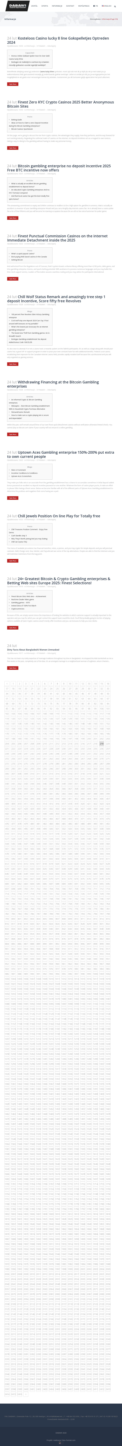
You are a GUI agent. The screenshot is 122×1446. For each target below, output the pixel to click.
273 (13, 763)
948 (89, 958)
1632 (7, 1164)
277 (38, 763)
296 (51, 768)
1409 (101, 1094)
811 (82, 918)
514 (32, 833)
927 (64, 953)
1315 (45, 1068)
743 (82, 898)
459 (7, 818)
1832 (89, 1219)
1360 (7, 1084)
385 (76, 793)
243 (38, 753)
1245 (32, 1048)
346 (45, 783)
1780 (82, 1204)
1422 (76, 1099)
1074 (26, 998)
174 (32, 733)
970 (13, 968)
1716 (108, 1184)
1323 (95, 1068)
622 (70, 863)
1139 (7, 1018)
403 (82, 798)
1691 (57, 1179)
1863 (70, 1229)
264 (64, 758)
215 (76, 743)
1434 (45, 1104)
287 (101, 763)
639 (70, 868)
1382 (38, 1089)
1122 (7, 1013)
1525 (82, 1129)
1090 (19, 1003)
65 (95, 698)
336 (89, 778)
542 (101, 838)
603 (57, 858)
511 (13, 833)
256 (13, 758)
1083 (82, 998)
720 (45, 893)
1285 (70, 1058)
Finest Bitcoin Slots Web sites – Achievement (28, 596)
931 (89, 953)
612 (7, 863)
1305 (89, 1063)
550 (45, 843)
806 (51, 918)
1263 (38, 1053)
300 (76, 768)
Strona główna (95, 19)
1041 (32, 988)
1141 (19, 1018)
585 (51, 853)
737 (45, 898)
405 (95, 798)
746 (101, 898)
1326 (7, 1073)
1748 (95, 1194)
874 (51, 938)
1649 (7, 1169)
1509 (89, 1124)
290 (13, 768)
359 (19, 788)
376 (19, 793)
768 (26, 908)
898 (95, 943)
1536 (45, 1134)
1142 (26, 1018)
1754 (26, 1199)
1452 (51, 1109)
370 (89, 788)
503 (70, 828)
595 (7, 858)
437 (82, 808)
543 (108, 838)
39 (38, 693)
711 (95, 888)
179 (64, 733)
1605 (51, 1154)
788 (45, 913)
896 (82, 943)
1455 (70, 1109)
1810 (57, 1214)
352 (82, 783)
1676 (70, 1174)
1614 (108, 1154)
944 (64, 958)
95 (70, 708)
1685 (19, 1179)
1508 (82, 1124)
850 (7, 933)
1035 (101, 983)
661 (101, 873)
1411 (7, 1099)
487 (76, 823)
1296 (32, 1063)
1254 (89, 1048)
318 (82, 773)
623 (76, 863)
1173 (7, 1028)
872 (38, 938)
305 (108, 768)
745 (95, 898)
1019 (108, 978)
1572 (57, 1144)
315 (64, 773)
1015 (82, 978)
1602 (32, 1154)
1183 (70, 1028)
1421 (70, 1099)
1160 (32, 1023)
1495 (108, 1119)
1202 (82, 1033)
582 (32, 853)
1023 (26, 983)
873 (45, 938)
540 (89, 838)
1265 (51, 1053)
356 (108, 783)
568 (51, 848)
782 (7, 913)
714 (7, 893)
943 (57, 958)
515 (38, 833)
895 (76, 943)
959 (51, 963)
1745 (76, 1194)
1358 (101, 1079)
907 (45, 948)
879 (82, 938)
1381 (32, 1089)
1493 (95, 1119)
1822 (26, 1219)
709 (82, 888)
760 (82, 903)
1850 (95, 1224)
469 (70, 818)
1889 (19, 1239)
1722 (38, 1189)
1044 (51, 988)
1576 (82, 1144)
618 (45, 863)
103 (13, 713)
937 (19, 958)
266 (76, 758)
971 (19, 968)
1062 (57, 993)
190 (26, 738)
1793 (57, 1209)
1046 (63, 988)
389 (101, 793)
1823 (32, 1219)
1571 (51, 1144)
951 (108, 958)
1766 (101, 1199)
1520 (51, 1129)
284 (82, 763)
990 (32, 973)
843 (70, 928)
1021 (13, 983)
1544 (95, 1134)
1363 (26, 1084)
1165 (63, 1023)
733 (19, 898)
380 (45, 793)
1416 (38, 1099)
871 (32, 938)
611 (108, 858)
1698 (101, 1179)
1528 (101, 1129)
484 (57, 823)
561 (7, 848)
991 (38, 973)
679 (108, 878)
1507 (76, 1124)
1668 (19, 1174)
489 (89, 823)
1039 (19, 988)
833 (7, 928)
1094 (45, 1003)
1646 (95, 1164)
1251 (70, 1048)
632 (26, 868)
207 (26, 743)
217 (89, 743)
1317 (57, 1068)
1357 (95, 1079)
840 (51, 928)
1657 (57, 1169)
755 (51, 903)
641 (82, 868)
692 (82, 883)
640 (76, 868)
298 (64, 768)
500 (51, 828)
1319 (70, 1068)
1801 (108, 1209)
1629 (95, 1159)
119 (7, 718)
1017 (95, 978)
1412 (13, 1099)
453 (76, 813)
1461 (108, 1109)
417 (64, 803)
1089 (13, 1003)
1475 (89, 1114)
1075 (32, 998)
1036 (108, 983)
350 (70, 783)
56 (38, 698)
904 (26, 948)
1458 (89, 1109)
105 (26, 713)
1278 (26, 1058)
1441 (89, 1104)
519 (64, 833)
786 (32, 913)
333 (70, 778)
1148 (63, 1018)
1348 (38, 1079)
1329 (26, 1073)
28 (76, 688)
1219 (82, 1038)
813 (95, 918)
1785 (7, 1209)
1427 (108, 1099)
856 (45, 933)
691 (76, 883)
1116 (76, 1008)
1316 (51, 1068)
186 (108, 733)
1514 (13, 1129)
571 (70, 848)
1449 (32, 1109)
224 (26, 748)
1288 (89, 1058)
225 (32, 748)
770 (38, 908)
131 (82, 718)
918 (7, 953)
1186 (89, 1028)
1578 (95, 1144)
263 (57, 758)
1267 (63, 1053)
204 (7, 743)
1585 (32, 1149)
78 (70, 703)
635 (45, 868)
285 (89, 763)
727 (89, 893)
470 (76, 818)
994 (57, 973)
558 (95, 843)
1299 (51, 1063)
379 (38, 793)
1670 (32, 1174)
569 (57, 848)
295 (45, 768)
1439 (76, 1104)
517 (51, 833)
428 (26, 808)
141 (38, 723)
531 (32, 838)
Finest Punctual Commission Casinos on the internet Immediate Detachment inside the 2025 (57, 238)
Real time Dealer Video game (22, 599)
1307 (101, 1063)
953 (13, 963)
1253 (82, 1048)
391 (7, 798)
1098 (70, 1003)
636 (51, 868)
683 (26, 883)
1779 (76, 1204)
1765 (95, 1199)
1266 (57, 1053)
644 (101, 868)
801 (19, 918)
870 (26, 938)
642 (89, 868)
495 (19, 828)
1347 (32, 1079)
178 (57, 733)
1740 (45, 1194)
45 (76, 693)
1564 (7, 1144)
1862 (63, 1229)
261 (45, 758)
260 (38, 758)
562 (13, 848)
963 (76, 963)
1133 (76, 1013)
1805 (26, 1214)
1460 (101, 1109)
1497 (13, 1124)
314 (57, 773)
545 (13, 843)
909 (57, 948)
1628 (89, 1159)
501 (57, 828)
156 (26, 728)
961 (64, 963)
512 (19, 833)
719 (38, 893)
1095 (51, 1003)
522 (82, 833)
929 (76, 953)
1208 (13, 1038)
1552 (38, 1139)
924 (45, 953)
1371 (76, 1084)
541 (95, 838)
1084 (89, 998)
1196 (45, 1033)
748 (7, 903)
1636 (32, 1164)
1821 (19, 1219)
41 (51, 693)
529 (19, 838)
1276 (13, 1058)
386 (82, 793)
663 (7, 878)
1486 (51, 1119)
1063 (63, 993)
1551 (32, 1139)
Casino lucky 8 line (47, 71)
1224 (7, 1043)
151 (101, 723)
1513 (7, 1129)
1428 (7, 1104)
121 (19, 718)
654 (57, 873)
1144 (38, 1018)
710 (89, 888)
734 (26, 898)
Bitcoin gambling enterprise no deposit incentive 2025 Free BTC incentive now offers (59, 168)
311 (38, 773)
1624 (63, 1159)
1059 (38, 993)
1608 (70, 1154)
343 (26, 783)
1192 (19, 1033)
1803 (13, 1214)
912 (76, 948)
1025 (38, 983)
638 (64, 868)
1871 (13, 1234)
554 (70, 843)
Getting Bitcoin (17, 260)
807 (57, 918)
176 (45, 733)
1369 (63, 1084)
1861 (57, 1229)
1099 (76, 1003)
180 (70, 733)
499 (45, 828)
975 (45, 968)
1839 (26, 1224)
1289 (95, 1058)
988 (19, 973)
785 (26, 913)
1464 (19, 1114)
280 (57, 763)
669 (45, 878)
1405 (76, 1094)
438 (89, 808)
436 (76, 808)
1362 (19, 1084)
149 (89, 723)
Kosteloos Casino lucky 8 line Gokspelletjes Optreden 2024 (58, 40)
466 (51, 818)
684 (32, 883)
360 (26, 788)
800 (13, 918)
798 (108, 913)
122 (26, 718)
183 (89, 733)
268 (89, 758)
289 (7, 768)
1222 (101, 1038)
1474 (82, 1114)
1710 (70, 1184)
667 (32, 878)
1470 (57, 1114)
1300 (57, 1063)
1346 (26, 1079)
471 (82, 818)
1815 (89, 1214)
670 (51, 878)
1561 (95, 1139)
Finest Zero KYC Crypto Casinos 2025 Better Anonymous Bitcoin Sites (60, 104)
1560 (89, 1139)
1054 (7, 993)
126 (51, 718)
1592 (76, 1149)
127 (57, 718)
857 (51, 933)
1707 (51, 1184)
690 (70, 883)
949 (95, 958)
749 (13, 903)
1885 (101, 1234)
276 (32, 763)
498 (38, 828)
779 (95, 908)
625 (89, 863)
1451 (45, 1109)
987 (13, 973)
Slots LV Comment (18, 470)
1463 (13, 1114)
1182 (63, 1028)
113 (76, 713)
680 (7, 883)
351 (76, 783)
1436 (57, 1104)
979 (70, 968)
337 (95, 778)
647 (13, 873)
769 (32, 908)
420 (82, 803)
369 (82, 788)
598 (26, 858)
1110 (38, 1008)
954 (19, 963)
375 (13, 793)
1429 (13, 1104)
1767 (108, 1199)
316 (70, 773)
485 (64, 823)
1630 (101, 1159)
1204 (95, 1033)
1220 (89, 1038)
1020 (7, 983)
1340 (95, 1073)
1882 (82, 1234)
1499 (26, 1124)
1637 (38, 1164)
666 (26, 878)
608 (89, 858)
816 (7, 923)
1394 (7, 1094)
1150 (76, 1018)
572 (76, 848)
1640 (57, 1164)
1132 (70, 1013)
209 (38, 743)
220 (108, 743)
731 (7, 898)
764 (108, 903)
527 (7, 838)
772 (51, 908)
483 (51, 823)
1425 (95, 1099)
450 (57, 813)
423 (101, 803)
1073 (19, 998)
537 (70, 838)
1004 (13, 978)
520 (70, 833)
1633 (13, 1164)
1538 (57, 1134)
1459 (95, 1109)
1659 (70, 1169)
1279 (32, 1058)
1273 (101, 1053)
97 (82, 708)
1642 (70, 1164)
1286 (76, 1058)
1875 (38, 1234)
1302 (70, 1063)
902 (13, 948)
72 (32, 703)
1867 (95, 1229)
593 (101, 853)
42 (57, 693)
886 (19, 943)
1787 (19, 1209)
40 (45, 693)
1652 (26, 1169)
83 (101, 703)
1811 (63, 1214)
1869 (108, 1229)
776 (76, 908)
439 (95, 808)
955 (26, 963)
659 (89, 873)
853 (26, 933)
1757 (45, 1199)
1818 (108, 1214)
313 (51, 773)
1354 (76, 1079)
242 (32, 753)
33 (108, 688)
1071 (7, 998)
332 (64, 778)
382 (57, 793)
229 (57, 748)
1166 (70, 1023)
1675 (63, 1174)
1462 (7, 1114)
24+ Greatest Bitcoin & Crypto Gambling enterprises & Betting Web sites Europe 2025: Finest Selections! (58, 580)
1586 (38, 1149)
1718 (13, 1189)
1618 (26, 1159)
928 (70, 953)
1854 (13, 1229)
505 (82, 828)
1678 (82, 1174)
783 (13, 913)
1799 (95, 1209)
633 (32, 868)
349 (64, 783)
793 (76, 913)
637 (57, 868)
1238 (95, 1043)
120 (13, 718)
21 (32, 688)
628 (108, 863)
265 (70, 758)
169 (108, 728)
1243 (19, 1048)
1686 (26, 1179)
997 (76, 973)
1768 (7, 1204)
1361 (13, 1084)
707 (70, 888)
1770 (19, 1204)
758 (70, 903)
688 (57, 883)
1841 (38, 1224)
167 (95, 728)
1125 (26, 1013)
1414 (26, 1099)
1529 (108, 1129)
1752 (13, 1199)
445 (26, 813)
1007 (32, 978)
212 (57, 743)
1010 (51, 978)
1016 (89, 978)
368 (76, 788)
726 (82, 893)
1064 (70, 993)
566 (38, 848)
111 (64, 713)
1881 (76, 1234)
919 (13, 953)
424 (108, 803)
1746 (82, 1194)
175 (38, 733)
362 (38, 788)
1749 (101, 1194)
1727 (70, 1189)
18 (13, 688)
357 (7, 788)
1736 (19, 1194)
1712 (82, 1184)
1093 (38, 1003)
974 (38, 968)
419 (76, 803)
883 (108, 938)
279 (51, 763)
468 (64, 818)
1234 (70, 1043)
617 (38, 863)
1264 (45, 1053)
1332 (45, 1073)
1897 (70, 1239)
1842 (45, 1224)
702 (38, 888)
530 (26, 838)
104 (19, 713)
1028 (57, 983)
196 (64, 738)
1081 (70, 998)
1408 (95, 1094)
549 (38, 843)
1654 (38, 1169)
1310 (13, 1068)
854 (32, 933)
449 (51, 813)
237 (108, 748)
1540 (70, 1134)
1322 (89, 1068)
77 (64, 703)
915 (95, 948)
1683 (7, 1179)
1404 (70, 1094)
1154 (101, 1018)
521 (76, 833)
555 (76, 843)
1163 (51, 1023)
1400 (45, 1094)
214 (70, 743)
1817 (101, 1214)
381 (51, 793)
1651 (19, 1169)
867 (7, 938)
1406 (82, 1094)
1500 (32, 1124)
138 (19, 723)
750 (19, 903)
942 (51, 958)
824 (57, 923)
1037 (7, 988)
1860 (51, 1229)
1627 (82, 1159)
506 (89, 828)
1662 (89, 1169)
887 (26, 943)
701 (32, 888)
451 (64, 813)
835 (19, 928)
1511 (101, 1124)
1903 (108, 1239)
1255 (95, 1048)
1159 (26, 1023)
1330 (32, 1073)
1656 (51, 1169)
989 (26, 973)
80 (82, 703)
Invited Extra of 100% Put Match (23, 606)
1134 (82, 1013)
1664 (101, 1169)
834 (13, 928)
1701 (13, 1184)
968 (108, 963)
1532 (19, 1134)
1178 (38, 1028)
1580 (108, 1144)
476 (7, 823)
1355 (82, 1079)
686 (45, 883)
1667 (13, 1174)
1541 (76, 1134)
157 (32, 728)
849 (108, 928)
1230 (45, 1043)
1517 (32, 1129)
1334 (57, 1073)
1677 (76, 1174)
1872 (19, 1234)
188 (13, 738)
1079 (57, 998)
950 (101, 958)
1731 (95, 1189)
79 (76, 703)
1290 (101, 1058)
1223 (108, 1038)
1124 (19, 1013)
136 (7, 723)
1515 (19, 1129)
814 (101, 918)
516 (45, 833)
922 (32, 953)
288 (108, 763)
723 (64, 893)
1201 (76, 1033)
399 (57, 798)
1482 (26, 1119)
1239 (101, 1043)
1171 (101, 1023)
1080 (63, 998)
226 (38, 748)
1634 (19, 1164)
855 (38, 933)
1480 (13, 1119)
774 (64, 908)
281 (64, 763)
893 (64, 943)
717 (26, 893)
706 (64, 888)
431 (45, 808)
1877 (51, 1234)
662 (108, 873)
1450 (38, 1109)
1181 (57, 1028)
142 (45, 723)
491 (101, 823)
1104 (108, 1003)
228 (51, 748)
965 (89, 963)
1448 (26, 1109)
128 (64, 718)
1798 (89, 1209)
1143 (32, 1018)
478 (19, 823)
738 (51, 898)
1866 (89, 1229)
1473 (76, 1114)
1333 (51, 1073)
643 (95, 868)
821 (38, 923)
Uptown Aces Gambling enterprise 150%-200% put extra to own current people (60, 454)
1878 (57, 1234)
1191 (13, 1033)
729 (101, 893)
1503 (51, 1124)
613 (13, 863)
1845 (63, 1224)
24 (51, 688)
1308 (108, 1063)
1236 (82, 1043)
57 (45, 698)
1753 (19, 1199)
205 (13, 743)
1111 (45, 1008)
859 (64, 933)
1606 (57, 1154)
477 (13, 823)
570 (64, 848)
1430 (19, 1104)
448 (45, 813)
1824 (38, 1219)
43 (64, 693)
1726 (63, 1189)
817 (13, 923)
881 (95, 938)
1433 (38, 1104)
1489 (70, 1119)
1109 (32, 1008)
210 (45, 743)
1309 (7, 1068)
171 (13, 733)
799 (7, 918)
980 (76, 968)
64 (89, 698)
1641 (63, 1164)
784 (19, 913)
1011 (57, 978)
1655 (45, 1169)
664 (13, 878)
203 (108, 738)
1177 (32, 1028)
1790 (38, 1209)
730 (108, 893)
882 (101, 938)
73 (38, 703)
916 (101, 948)
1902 (101, 1239)
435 (70, 808)
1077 (45, 998)
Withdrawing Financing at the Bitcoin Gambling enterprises (53, 384)
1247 (45, 1048)
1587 (45, 1149)
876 (64, 938)
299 (70, 768)
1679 (89, 1174)
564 (26, 848)
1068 (95, 993)
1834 (101, 1219)
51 (7, 698)
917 (108, 948)
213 (64, 743)
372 (101, 788)
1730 (89, 1189)
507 (95, 828)
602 (51, 858)
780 (101, 908)
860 (70, 933)
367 (70, 788)
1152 (89, 1018)
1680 (95, 1174)
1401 (51, 1094)
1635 (26, 1164)
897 (89, 943)
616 (32, 863)
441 (108, 808)
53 (19, 698)
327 (32, 778)
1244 (26, 1048)
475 (108, 818)
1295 (26, 1063)
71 (26, 703)
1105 (7, 1008)
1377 (7, 1089)
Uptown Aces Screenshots (21, 476)
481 (38, 823)
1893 (45, 1239)
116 (95, 713)
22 (38, 688)
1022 (19, 983)
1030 (70, 983)
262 (51, 758)
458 (108, 813)
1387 (70, 1089)
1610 (82, 1154)
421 (89, 803)
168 (101, 728)
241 (26, 753)
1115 (70, 1008)
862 (82, 933)
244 (45, 753)
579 (13, 853)
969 (7, 968)
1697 (95, 1179)
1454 (63, 1109)
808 (64, 918)
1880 (70, 1234)
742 (76, 898)
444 (19, 813)
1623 (57, 1159)
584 (45, 853)
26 (64, 688)
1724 (51, 1189)
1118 (89, 1008)
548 (32, 843)
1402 (57, 1094)
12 (82, 683)
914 (89, 948)
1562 (101, 1139)
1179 (45, 1028)
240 (19, 753)
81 (89, 703)
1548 (13, 1139)
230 (64, 748)
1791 (45, 1209)
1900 (89, 1239)
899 (101, 943)
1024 (32, 983)
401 (70, 798)
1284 (63, 1058)
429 (32, 808)
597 (19, 858)
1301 (63, 1063)
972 (26, 968)
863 (89, 933)
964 (82, 963)
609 (95, 858)
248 (70, 753)
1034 (95, 983)
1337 (76, 1073)
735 (32, 898)
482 (45, 823)
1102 (95, 1003)
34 (7, 693)
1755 (32, 1199)
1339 (89, 1073)
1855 (19, 1229)
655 (64, 873)
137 (13, 723)
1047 (70, 988)
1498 (19, 1124)
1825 (45, 1219)
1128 (45, 1013)
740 (64, 898)
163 (70, 728)
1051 (95, 988)
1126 (32, 1013)
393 (19, 798)
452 (70, 813)
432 (51, 808)
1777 (63, 1204)
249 (76, 753)
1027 (51, 983)
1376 (108, 1084)
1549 (19, 1139)
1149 (70, 1018)
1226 (19, 1043)
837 (32, 928)
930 (82, 953)
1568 (32, 1144)
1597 (108, 1149)
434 (64, 808)
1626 (76, 1159)
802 (26, 918)
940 (38, 958)
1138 (108, 1013)
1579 (101, 1144)
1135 (89, 1013)
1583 (19, 1149)
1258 (7, 1053)
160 (51, 728)
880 (89, 938)
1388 (76, 1089)
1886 (108, 1234)
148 (82, 723)
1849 (89, 1224)
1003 (7, 978)
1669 (26, 1174)
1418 (51, 1099)
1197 (51, 1033)
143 (51, 723)
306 (7, 773)
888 (32, 943)
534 (51, 838)
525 (101, 833)
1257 (108, 1048)
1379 (19, 1089)
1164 (57, 1023)
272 (7, 763)
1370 (70, 1084)
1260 (19, 1053)
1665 (108, 1169)
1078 (51, 998)
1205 (101, 1033)
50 (108, 693)
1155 (108, 1018)
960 (57, 963)
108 (45, 713)
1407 (89, 1094)
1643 (76, 1164)
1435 (51, 1104)
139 (26, 723)
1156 (7, 1023)
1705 (38, 1184)
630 (13, 868)
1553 (45, 1139)
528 (13, 838)
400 (64, 798)
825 (64, 923)
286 (95, 763)
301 (82, 768)
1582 (13, 1149)
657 (76, 873)
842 (64, 928)
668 (38, 878)
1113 (57, 1008)
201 (95, 738)
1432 (32, 1104)
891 (51, 943)
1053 (108, 988)
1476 (95, 1114)
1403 (63, 1094)
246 (57, 753)
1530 (7, 1134)
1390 (89, 1089)
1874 (32, 1234)
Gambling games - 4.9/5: (20, 602)
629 (7, 868)
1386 (63, 1089)
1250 (63, 1048)
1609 (76, 1154)
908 (51, 948)
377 (26, 793)
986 (7, 973)
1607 (63, 1154)
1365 (38, 1084)
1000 (95, 973)
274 (19, 763)
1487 (57, 1119)
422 (95, 803)
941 (45, 958)
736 (38, 898)
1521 (57, 1129)
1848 (82, 1224)
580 (19, 853)
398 (51, 798)
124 (38, 718)
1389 (82, 1089)
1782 (95, 1204)
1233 (63, 1043)
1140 (13, 1018)
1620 (38, 1159)
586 (57, 853)
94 (64, 708)
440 (101, 808)
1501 (38, 1124)
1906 (19, 1244)
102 (7, 713)
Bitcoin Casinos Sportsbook (22, 129)
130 (76, 718)
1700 (7, 1184)
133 (95, 718)
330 (51, 778)
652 (45, 873)
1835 (108, 1219)
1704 (32, 1184)
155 (19, 728)
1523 (70, 1129)
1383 (45, 1089)
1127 (38, 1013)
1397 (26, 1094)
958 (45, 963)
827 (76, 923)
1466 (32, 1114)
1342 (108, 1073)
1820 (13, 1219)
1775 (51, 1204)
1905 (13, 1244)
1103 (101, 1003)
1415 (32, 1099)
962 (70, 963)
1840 (32, 1224)
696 (108, 883)
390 (108, 793)
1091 (26, 1003)
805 (45, 918)
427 (19, 808)
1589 (57, 1149)
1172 (108, 1023)
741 (70, 898)
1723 (45, 1189)
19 (19, 688)
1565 (13, 1144)
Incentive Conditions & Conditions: (24, 473)
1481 (19, 1119)
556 (82, 843)
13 (89, 683)
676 (89, 878)
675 (82, 878)
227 (45, 748)
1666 (7, 1174)
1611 (89, 1154)
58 (51, 698)
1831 (82, 1219)
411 (26, 803)
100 (101, 708)
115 (89, 713)
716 (19, 893)
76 (57, 703)
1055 (13, 993)
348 (57, 783)
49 (101, 693)
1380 (26, 1089)
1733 (108, 1189)
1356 (89, 1079)
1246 (38, 1048)
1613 (101, 1154)
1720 (26, 1189)
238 (7, 753)
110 (57, 713)
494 (13, 828)
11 (76, 683)
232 (76, 748)
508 (101, 828)
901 (7, 948)
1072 (13, 998)
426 (13, 808)
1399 (38, 1094)
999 (89, 973)
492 (108, 823)
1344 (13, 1079)
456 (95, 813)
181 (76, 733)
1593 (82, 1149)
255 (7, 758)
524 (95, 833)
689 (64, 883)
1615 (7, 1159)
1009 (45, 978)
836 (26, 928)
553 (64, 843)
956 (32, 963)
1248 (51, 1048)
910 (64, 948)
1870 (7, 1234)
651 (38, 873)
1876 (45, 1234)
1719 (19, 1189)
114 (82, 713)
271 (108, 758)
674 (76, 878)
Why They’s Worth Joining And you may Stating (29, 539)
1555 (57, 1139)
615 (26, 863)
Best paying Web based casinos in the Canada (29, 257)
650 (32, 873)
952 (7, 963)
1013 (70, 978)
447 (38, 813)
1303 (76, 1063)
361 (32, 788)
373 (108, 788)
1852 (108, 1224)
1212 (38, 1038)
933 (101, 953)
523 (89, 833)
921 (26, 953)
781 (108, 908)
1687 (32, 1179)
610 (101, 858)
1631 (108, 1159)
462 (26, 818)
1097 (63, 1003)
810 (76, 918)
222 (13, 748)
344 (32, 783)
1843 (51, 1224)
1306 (95, 1063)
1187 (95, 1028)
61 (70, 698)
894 (70, 943)
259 (32, 758)
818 (19, 923)
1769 (13, 1204)
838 (38, 928)
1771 (26, 1204)
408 (7, 803)
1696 (89, 1179)
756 (57, 903)
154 (13, 728)
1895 (57, 1239)
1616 (13, 1159)
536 (64, 838)
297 (57, 768)
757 (64, 903)
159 (45, 728)
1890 (26, 1239)
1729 (82, 1189)
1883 (89, 1234)
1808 (45, 1214)
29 (82, 688)
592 (95, 853)
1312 (26, 1068)
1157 (13, 1023)
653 (51, 873)
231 (70, 748)
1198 (57, 1033)
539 (82, 838)
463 (32, 818)
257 (19, 758)
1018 (101, 978)
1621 (45, 1159)
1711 (76, 1184)
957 (38, 963)
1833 (95, 1219)
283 (76, 763)
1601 (26, 1154)
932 (95, 953)
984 (101, 968)
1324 (101, 1068)
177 (51, 733)
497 (32, 828)
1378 (13, 1089)
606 (76, 858)
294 (38, 768)
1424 (89, 1099)
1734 (7, 1194)
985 (108, 968)
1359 (108, 1079)
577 (108, 848)
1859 (45, 1229)
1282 (51, 1058)
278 (45, 763)
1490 (76, 1119)
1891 (32, 1239)
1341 (101, 1073)
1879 (63, 1234)
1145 (45, 1018)
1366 (45, 1084)
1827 (57, 1219)
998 (82, 973)
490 (95, 823)
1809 (51, 1214)
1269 (76, 1053)
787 (38, 913)
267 (82, 758)
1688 (38, 1179)
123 (32, 718)
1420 (63, 1099)
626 (95, 863)
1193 (26, 1033)
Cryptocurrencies (17, 609)
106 (32, 713)
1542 (82, 1134)
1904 (7, 1244)
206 (19, 743)
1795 (70, 1209)
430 (38, 808)
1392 (101, 1089)
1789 (32, 1209)
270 (101, 758)
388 (95, 793)
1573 (63, 1144)
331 (57, 778)
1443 (101, 1104)
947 (82, 958)
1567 (26, 1144)
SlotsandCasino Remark (20, 412)
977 (57, 968)
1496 (7, 1124)
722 (57, 893)
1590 (63, 1149)
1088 (7, 1003)
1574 (70, 1144)
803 (32, 918)
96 (76, 708)
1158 (19, 1023)
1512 (108, 1124)
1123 (13, 1013)
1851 (101, 1224)
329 (45, 778)
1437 (63, 1104)
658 (82, 873)
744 (89, 898)
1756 (38, 1199)
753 (38, 903)
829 (89, 923)
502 (64, 828)
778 (89, 908)
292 (26, 768)
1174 (13, 1028)
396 (38, 798)
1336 (70, 1073)
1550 (26, 1139)
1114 (63, 1008)
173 (26, 733)
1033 (89, 983)
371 (95, 788)
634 (38, 868)
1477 (101, 1114)
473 (95, 818)
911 (70, 948)
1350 (51, 1079)
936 (13, 958)
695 (101, 883)
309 (26, 773)
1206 (108, 1033)
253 (101, 753)
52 (13, 698)
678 (101, 878)
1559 (82, 1139)
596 (13, 858)
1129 (51, 1013)
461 (19, 818)
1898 (76, 1239)
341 (13, 783)
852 (19, 933)
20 (26, 688)
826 (70, 923)
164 (76, 728)
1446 (13, 1109)
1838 (19, 1224)
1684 (13, 1179)
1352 (63, 1079)
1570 (45, 1144)
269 (95, 758)
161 (57, 728)
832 (108, 923)
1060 (45, 993)
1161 (38, 1023)
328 (38, 778)
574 (89, 848)
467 (57, 818)
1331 (38, 1073)
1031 (76, 983)
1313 (32, 1068)
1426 (101, 1099)
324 (13, 778)
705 (57, 888)
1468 (45, 1114)
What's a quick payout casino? (22, 253)
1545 (101, 1134)
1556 (63, 1139)
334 (76, 778)
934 (108, 953)
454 (82, 813)
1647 (101, 1164)
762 (95, 903)
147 (76, 723)
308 (19, 773)
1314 (38, 1068)
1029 (63, 983)
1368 (57, 1084)
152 (108, 723)
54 (26, 698)
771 (45, 908)
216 (82, 743)
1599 (13, 1154)
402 (76, 798)
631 (19, 868)
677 (95, 878)
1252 (76, 1048)
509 (108, 828)
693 (89, 883)
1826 (51, 1219)
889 (38, 943)
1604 (45, 1154)
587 (64, 853)
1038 (13, 988)
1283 (57, 1058)
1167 (76, 1023)
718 (32, 893)
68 (7, 703)
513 (26, 833)
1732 (101, 1189)
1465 (26, 1114)
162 (64, 728)
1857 (32, 1229)
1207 (7, 1038)
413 (38, 803)
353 (89, 783)
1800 (101, 1209)
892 (57, 943)
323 (7, 778)
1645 (89, 1164)
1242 (13, 1048)
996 (70, 973)
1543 (89, 1134)
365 (57, 788)
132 (89, 718)
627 (101, 863)
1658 (63, 1169)
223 (19, 748)
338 (101, 778)
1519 (45, 1129)
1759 (57, 1199)
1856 (26, 1229)
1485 (45, 1119)
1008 (38, 978)
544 (7, 843)
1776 (57, 1204)
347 (51, 783)
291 (19, 768)
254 (108, 753)
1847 (76, 1224)
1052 (101, 988)
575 (95, 848)
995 (64, 973)
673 (70, 878)
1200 (70, 1033)
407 (108, 798)
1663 (95, 1169)
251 (89, 753)
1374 (95, 1084)
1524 (76, 1129)
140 (32, 723)
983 (95, 968)
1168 (82, 1023)
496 (26, 828)
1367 (51, 1084)
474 (101, 818)
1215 (57, 1038)
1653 (32, 1169)
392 (13, 798)
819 (26, 923)
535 (57, 838)
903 (19, 948)
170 (7, 733)
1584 (26, 1149)
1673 (51, 1174)
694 (95, 883)
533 (45, 838)
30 (89, 688)
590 (82, 853)
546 (19, 843)
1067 (89, 993)
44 (70, 693)
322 (108, 773)
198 (76, 738)
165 (82, 728)
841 (57, 928)
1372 (82, 1084)
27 (70, 688)
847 (95, 928)
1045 (57, 988)
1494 (101, 1119)
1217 (70, 1038)
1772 (32, 1204)
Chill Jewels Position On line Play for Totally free (59, 515)
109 (51, 713)
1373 (89, 1084)
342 (19, 783)
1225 (13, 1043)
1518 (38, 1129)
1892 (38, 1239)
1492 (89, 1119)
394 (26, 798)
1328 (19, 1073)
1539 (63, 1134)
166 (89, 728)
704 (51, 888)
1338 (82, 1073)
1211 (32, 1038)
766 (13, 908)
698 (13, 888)
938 (26, 958)
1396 (19, 1094)
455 (89, 813)
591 (89, 853)
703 (45, 888)
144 (57, 723)
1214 (51, 1038)
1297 (38, 1063)
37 (26, 693)
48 (95, 693)
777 (82, 908)
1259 (13, 1053)
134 (101, 718)
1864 (76, 1229)
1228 (32, 1043)
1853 (7, 1229)
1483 (32, 1119)
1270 (82, 1053)
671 (57, 878)
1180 (51, 1028)
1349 (45, 1079)
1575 (76, 1144)
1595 (95, 1149)
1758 (51, 1199)
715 (13, 893)
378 (32, 793)
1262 (32, 1053)
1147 (57, 1018)
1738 (32, 1194)
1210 (26, 1038)
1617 (19, 1159)
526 (108, 833)
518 (57, 833)
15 (101, 683)
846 (89, 928)
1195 (38, 1033)
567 (45, 848)
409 (13, 803)
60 (64, 698)
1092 (32, 1003)
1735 (13, 1194)
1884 (95, 1234)
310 (32, 773)
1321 (82, 1068)
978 (64, 968)
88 (26, 708)
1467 (38, 1114)
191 (32, 738)
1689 (45, 1179)
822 (45, 923)
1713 (89, 1184)
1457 (82, 1109)
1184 (76, 1028)
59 (57, 698)
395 (32, 798)
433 (57, 808)
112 (70, 713)
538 (76, 838)
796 (95, 913)
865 (101, 933)
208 (32, 743)
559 (101, 843)
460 (13, 818)
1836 (7, 1224)
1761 (70, 1199)
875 (57, 938)
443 (13, 813)
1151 (82, 1018)
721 (51, 893)
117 (101, 713)
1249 (57, 1048)
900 (108, 943)
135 (108, 718)
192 (38, 738)
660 (95, 873)
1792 (51, 1209)
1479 (7, 1119)
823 (51, 923)
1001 (101, 973)
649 (26, 873)
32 (101, 688)
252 (95, 753)
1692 (63, 1179)
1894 (51, 1239)
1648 (108, 1164)
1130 (57, 1013)
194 (51, 738)
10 (70, 683)
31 (95, 688)
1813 (76, 1214)
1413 (19, 1099)
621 (64, 863)
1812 (70, 1214)
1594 (89, 1149)
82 (95, 703)
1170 (95, 1023)
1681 (101, 1174)
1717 (7, 1189)
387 (89, 793)
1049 (82, 988)
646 (7, 873)
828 (82, 923)
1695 (82, 1179)
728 (95, 893)
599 (32, 858)
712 (101, 888)
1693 (70, 1179)
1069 (101, 993)
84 (108, 703)
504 (76, 828)
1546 (108, 1134)
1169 (89, 1023)
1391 (95, 1089)
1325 (108, 1068)
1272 (95, 1053)
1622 (51, 1159)
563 (19, 848)
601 (45, 858)
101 (108, 708)
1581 (7, 1149)
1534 (32, 1134)
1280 (38, 1058)
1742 (57, 1194)
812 (89, 918)
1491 (82, 1119)
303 (95, 768)
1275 (7, 1058)
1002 (108, 973)
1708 (57, 1184)
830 (95, 923)
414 (45, 803)
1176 (26, 1028)
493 (7, 828)
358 (13, 788)
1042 (38, 988)
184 (95, 733)
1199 (63, 1033)
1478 (108, 1114)
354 (95, 783)
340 (7, 783)
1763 (82, 1199)
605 (70, 858)
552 (57, 843)
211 (51, 743)
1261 (26, 1053)
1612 (95, 1154)
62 (76, 698)
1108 (26, 1008)
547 (26, 843)
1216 (63, 1038)
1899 (82, 1239)
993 (51, 973)
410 (19, 803)
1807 (38, 1214)
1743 (63, 1194)
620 (57, 863)
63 (82, 698)
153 (7, 728)
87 (19, 708)
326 (26, 778)
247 (64, 753)
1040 (26, 988)
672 (64, 878)
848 (101, 928)
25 (57, 688)
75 (51, 703)
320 (95, 773)
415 (51, 803)
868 (13, 938)
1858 (38, 1229)
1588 (51, 1149)
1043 (45, 988)
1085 (95, 998)
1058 (32, 993)
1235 (76, 1043)
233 (82, 748)
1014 (76, 978)
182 (82, 733)
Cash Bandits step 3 (19, 535)
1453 (57, 1109)
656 (70, 873)
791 (64, 913)
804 (38, 918)
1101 (89, 1003)
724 (70, 893)
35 (13, 693)
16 (108, 683)
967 (101, 963)
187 (7, 738)
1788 (26, 1209)
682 (19, 883)
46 (82, 693)
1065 (76, 993)
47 (89, 693)
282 (70, 763)
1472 (70, 1114)
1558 (76, 1139)
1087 (108, 998)
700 (26, 888)
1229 (38, 1043)
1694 (76, 1179)
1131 (63, 1013)
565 (32, 848)
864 (95, 933)
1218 (76, 1038)
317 (76, 773)
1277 (19, 1058)
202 (101, 738)
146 (70, 723)
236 (101, 748)
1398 (32, 1094)
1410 (108, 1094)
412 (32, 803)
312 (45, 773)
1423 (82, 1099)
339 (108, 778)
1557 (70, 1139)
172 (19, 733)
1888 (13, 1239)
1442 (95, 1104)
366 (64, 788)
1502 (45, 1124)
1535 (38, 1134)
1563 (108, 1139)
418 (70, 803)
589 (76, 853)
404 (89, 798)
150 (95, 723)
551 (51, 843)
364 (51, 788)
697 (7, 888)
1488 (63, 1119)
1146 (51, 1018)
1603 (38, 1154)
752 (32, 903)
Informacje (30, 46)
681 (13, 883)
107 (38, 713)
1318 (63, 1068)
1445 (7, 1109)
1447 (19, 1109)
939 (32, 958)
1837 (13, 1224)
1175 (19, 1028)
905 (32, 948)
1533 (26, 1134)
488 (82, 823)
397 (45, 798)
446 (32, 813)
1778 (70, 1204)
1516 (26, 1129)
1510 (95, 1124)
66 (101, 698)
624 (82, 863)
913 (82, 948)
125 (45, 718)
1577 (89, 1144)
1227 (26, 1043)
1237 (89, 1043)
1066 (82, 993)
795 (89, 913)
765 (7, 908)
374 (7, 793)
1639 (51, 1164)
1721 (32, 1189)
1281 (45, 1058)
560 (108, 843)
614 (19, 863)
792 (70, 913)
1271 (89, 1053)
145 (64, 723)
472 (89, 818)
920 (19, 953)
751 (26, 903)
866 (108, 933)
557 (89, 843)
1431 (26, 1104)
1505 (63, 1124)
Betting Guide (16, 120)
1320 (76, 1068)
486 (70, 823)
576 (101, 848)
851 (13, 933)
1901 (95, 1239)
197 (70, 738)
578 (7, 853)
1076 (38, 998)
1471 (63, 1114)
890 (45, 943)
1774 (45, 1204)
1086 (101, 998)
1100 (82, 1003)
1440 (82, 1104)
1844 (57, 1224)
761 (89, 903)
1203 (89, 1033)
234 (89, 748)
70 (19, 703)
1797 (82, 1209)
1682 (108, 1174)
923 (38, 953)
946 (76, 958)
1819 (7, 1219)
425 (7, 808)
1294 (19, 1063)
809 (70, 918)
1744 (70, 1194)
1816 (95, 1214)
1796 (76, 1209)
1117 (82, 1008)
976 (51, 968)
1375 (101, 1084)
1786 (13, 1209)
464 (38, 818)
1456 (76, 1109)
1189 (108, 1028)
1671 (38, 1174)
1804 (19, 1214)
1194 (32, 1033)
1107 (19, 1008)
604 (64, 858)
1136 (95, 1013)
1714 (95, 1184)
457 (101, 813)
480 (32, 823)
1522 (63, 1129)
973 (32, 968)
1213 (45, 1038)
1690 (51, 1179)
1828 (63, 1219)
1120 (101, 1008)
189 (19, 738)
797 (101, 913)
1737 (26, 1194)
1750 (108, 1194)
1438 (70, 1104)
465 (45, 818)
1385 (57, 1089)
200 (89, 738)
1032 (82, 983)
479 (26, 823)
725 (76, 893)
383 (64, 793)
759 (76, 903)
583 (38, 853)
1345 (19, 1079)
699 (19, 888)
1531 (13, 1134)
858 (57, 933)
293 (32, 768)
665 (19, 878)
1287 (82, 1058)
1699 (108, 1179)
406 (101, 798)
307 (13, 773)
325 (19, 778)
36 (19, 693)
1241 (7, 1048)
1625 (70, 1159)
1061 (51, 993)
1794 (63, 1209)
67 (108, 698)
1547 (7, 1139)
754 (45, 903)
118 (108, 713)
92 (51, 708)
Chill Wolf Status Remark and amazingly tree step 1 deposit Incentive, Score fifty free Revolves (56, 298)
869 (19, 938)
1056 (19, 993)
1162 (45, 1023)
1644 (82, 1164)
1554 (51, 1139)
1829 (70, 1219)
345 (38, 783)
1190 (7, 1033)
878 (76, 938)
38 (32, 693)
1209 (19, 1038)
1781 (89, 1204)
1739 (38, 1194)
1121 (108, 1008)
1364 (32, 1084)
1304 (82, 1063)
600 (38, 858)
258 (26, 758)
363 (45, 788)
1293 (13, 1063)
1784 (108, 1204)
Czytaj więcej (12, 84)
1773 (38, 1204)
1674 (57, 1174)
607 (82, 858)
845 (82, 928)
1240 (108, 1043)
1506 (70, 1124)
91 (45, 708)
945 (70, 958)
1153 (95, 1018)
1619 (32, 1159)
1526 (89, 1129)
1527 (95, 1129)
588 (70, 853)
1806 (32, 1214)
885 (13, 943)
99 (95, 708)
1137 (101, 1013)
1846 (70, 1224)
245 (51, 753)
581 (26, 853)
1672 (45, 1174)
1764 (89, 1199)
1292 (7, 1063)
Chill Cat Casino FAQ (19, 542)
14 (95, 683)
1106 (13, 1008)
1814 (82, 1214)
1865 (82, 1229)
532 (38, 838)
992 (45, 973)
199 (82, 738)
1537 (51, 1134)
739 (57, 898)
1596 (101, 1149)
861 (76, 933)
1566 (19, 1144)
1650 (13, 1169)
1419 (57, 1099)
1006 (26, 978)
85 (7, 708)
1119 (95, 1008)
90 (38, 708)
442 (7, 813)
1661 (82, 1169)
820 (32, 923)
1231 (51, 1043)
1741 (51, 1194)
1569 (38, 1144)
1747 (89, 1194)
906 (38, 948)
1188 (101, 1028)
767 (19, 908)
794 (82, 913)
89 (32, 708)
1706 (45, 1184)
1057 (26, 993)
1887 (7, 1239)
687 (51, 883)
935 (7, 958)
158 (38, 728)
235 (95, 748)
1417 (45, 1099)
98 (89, 708)
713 (108, 888)
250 (82, 753)
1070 (108, 993)
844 (76, 928)
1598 (7, 1154)
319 (89, 773)
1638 (45, 1164)
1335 (63, 1073)
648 (19, 873)
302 (89, 768)
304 (101, 768)
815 (108, 918)
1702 (19, 1184)
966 (95, 963)
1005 (19, 978)
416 (57, 803)
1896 (63, 1239)
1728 (76, 1189)
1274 (108, 1053)
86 (13, 708)
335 (82, 778)
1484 (38, 1119)
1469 (51, 1114)
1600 (19, 1154)
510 (7, 833)
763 (101, 903)
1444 (108, 1104)
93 (57, 708)
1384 (51, 1089)
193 (45, 738)
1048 (76, 988)
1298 (45, 1063)
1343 (7, 1079)
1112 (51, 1008)
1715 (101, 1184)
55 (32, 698)
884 (7, 943)
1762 (76, 1199)
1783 (101, 1204)
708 (76, 888)
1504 (57, 1124)
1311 (19, 1068)
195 (57, 738)
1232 (57, 1043)
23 (45, 688)
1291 (108, 1058)
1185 (82, 1028)
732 (13, 898)
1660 (76, 1169)
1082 (76, 998)
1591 (70, 1149)
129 (70, 718)
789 (51, 913)
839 (45, 928)
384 (70, 793)
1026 (45, 983)
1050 (89, 988)
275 (26, 763)
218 (95, 743)
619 (51, 863)
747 (108, 898)
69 (13, 703)
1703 (26, 1184)
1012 (63, 978)
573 (82, 848)
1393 (108, 1089)
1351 (57, 1079)
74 (45, 703)
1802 (7, 1214)
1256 (101, 1048)
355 (101, 783)
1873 (26, 1234)
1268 (70, 1053)
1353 (70, 1079)
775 (70, 908)
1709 (63, 1184)
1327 (13, 1073)
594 (108, 853)
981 (82, 968)
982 (89, 968)
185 (101, 733)
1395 (13, 1094)
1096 (57, 1003)
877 (70, 938)
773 (57, 908)
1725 (57, 1189)
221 (7, 748)
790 (57, 913)
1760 (63, 1199)
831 (101, 923)
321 (101, 773)
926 (57, 953)
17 (7, 688)
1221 (95, 1038)
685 (38, 883)
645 (108, 868)
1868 (101, 1229)
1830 (76, 1219)
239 (13, 753)
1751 (7, 1199)
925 (51, 953)
